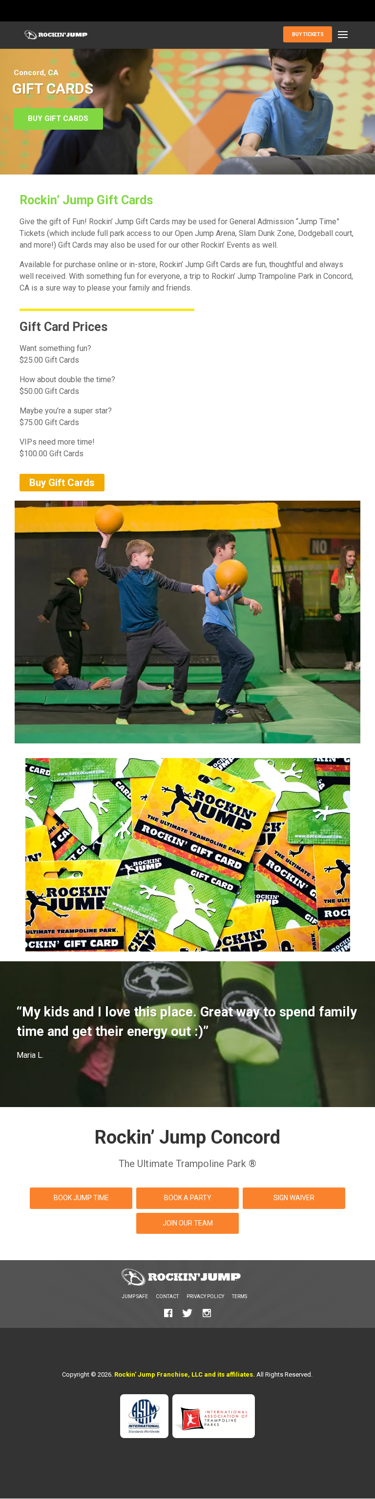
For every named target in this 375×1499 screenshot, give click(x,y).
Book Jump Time (81, 1198)
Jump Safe (135, 1296)
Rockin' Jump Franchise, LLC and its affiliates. (184, 1374)
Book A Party (187, 1198)
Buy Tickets (308, 34)
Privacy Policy (205, 1296)
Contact (167, 1296)
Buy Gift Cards (58, 118)
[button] (343, 35)
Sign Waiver (293, 1198)
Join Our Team (188, 1223)
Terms (239, 1296)
